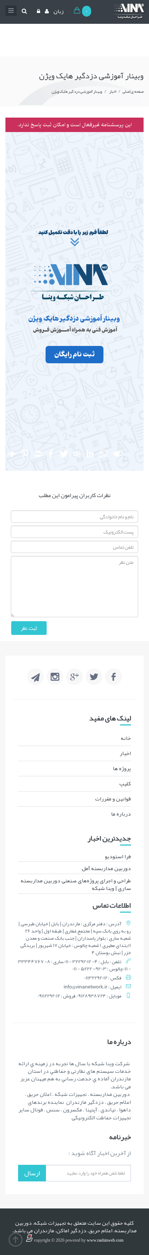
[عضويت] (46, 11)
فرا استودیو (118, 856)
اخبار (112, 91)
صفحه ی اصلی (133, 91)
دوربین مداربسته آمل (106, 868)
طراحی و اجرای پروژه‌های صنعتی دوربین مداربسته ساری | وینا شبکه (76, 884)
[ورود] (37, 11)
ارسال (32, 1173)
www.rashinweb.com (105, 1240)
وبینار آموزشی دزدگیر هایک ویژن (77, 91)
